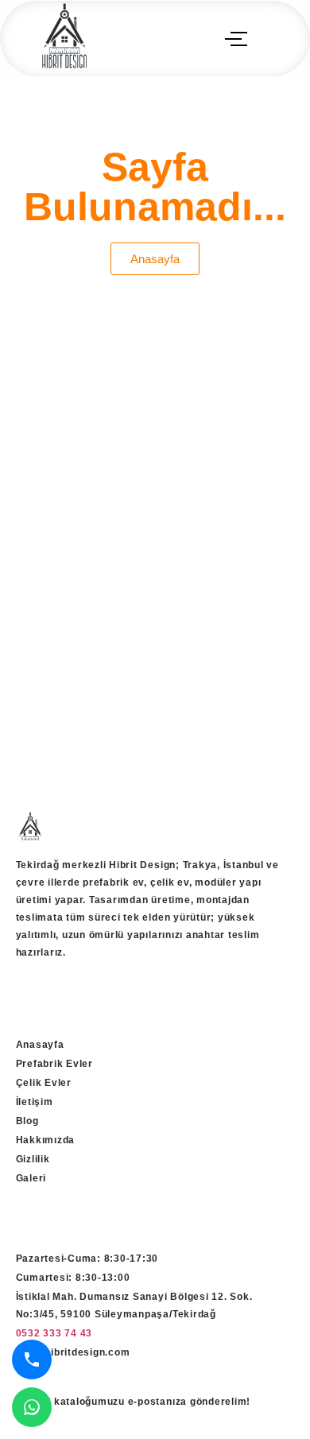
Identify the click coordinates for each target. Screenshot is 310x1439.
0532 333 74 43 (54, 1333)
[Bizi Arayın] (32, 1359)
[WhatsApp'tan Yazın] (32, 1407)
